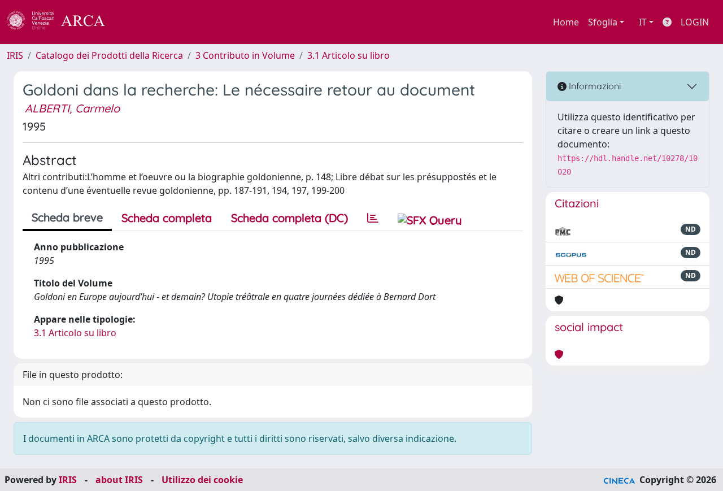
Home (566, 22)
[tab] (373, 218)
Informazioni (594, 86)
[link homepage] (62, 22)
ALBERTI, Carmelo (72, 108)
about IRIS (119, 479)
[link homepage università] (136, 22)
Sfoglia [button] (602, 22)
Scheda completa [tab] (166, 218)
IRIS (15, 55)
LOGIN (695, 22)
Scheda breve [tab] (67, 217)
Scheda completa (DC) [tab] (289, 218)
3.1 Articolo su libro (348, 55)
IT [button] (643, 22)
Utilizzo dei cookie (202, 479)
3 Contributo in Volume (245, 55)
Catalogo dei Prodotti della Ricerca (109, 55)
